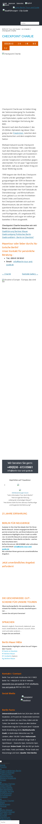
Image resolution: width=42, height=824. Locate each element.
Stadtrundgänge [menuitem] (7, 772)
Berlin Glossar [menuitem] (6, 810)
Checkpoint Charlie (18, 36)
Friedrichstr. (18, 133)
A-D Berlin (26, 29)
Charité (6, 274)
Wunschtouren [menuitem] (6, 776)
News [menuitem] (2, 802)
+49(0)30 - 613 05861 (20, 467)
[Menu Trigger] (1, 761)
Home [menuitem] (2, 765)
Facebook (5, 698)
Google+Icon (18, 698)
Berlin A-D (8, 43)
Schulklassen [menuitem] (5, 795)
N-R (34, 43)
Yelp (11, 698)
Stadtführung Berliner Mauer (15, 231)
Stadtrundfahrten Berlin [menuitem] (10, 770)
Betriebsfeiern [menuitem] (6, 789)
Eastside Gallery (30, 274)
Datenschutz (20, 3)
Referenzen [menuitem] (5, 804)
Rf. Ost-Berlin (6, 656)
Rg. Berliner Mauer (8, 658)
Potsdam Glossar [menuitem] (7, 812)
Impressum (12, 3)
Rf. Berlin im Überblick (9, 651)
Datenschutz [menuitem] (5, 819)
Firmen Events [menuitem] (6, 787)
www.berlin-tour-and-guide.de (13, 684)
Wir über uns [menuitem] (5, 813)
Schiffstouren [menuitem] (6, 793)
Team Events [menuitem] (5, 785)
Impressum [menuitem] (5, 817)
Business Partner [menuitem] (7, 783)
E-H (19, 43)
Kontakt (5, 3)
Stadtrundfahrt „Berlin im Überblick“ (18, 237)
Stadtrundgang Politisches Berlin (16, 234)
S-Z (5, 48)
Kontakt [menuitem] (3, 815)
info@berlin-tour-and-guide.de (20, 471)
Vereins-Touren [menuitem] (7, 800)
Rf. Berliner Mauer (8, 654)
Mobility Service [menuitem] (7, 791)
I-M (26, 43)
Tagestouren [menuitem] (6, 774)
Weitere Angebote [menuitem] (8, 778)
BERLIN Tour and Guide (11, 29)
